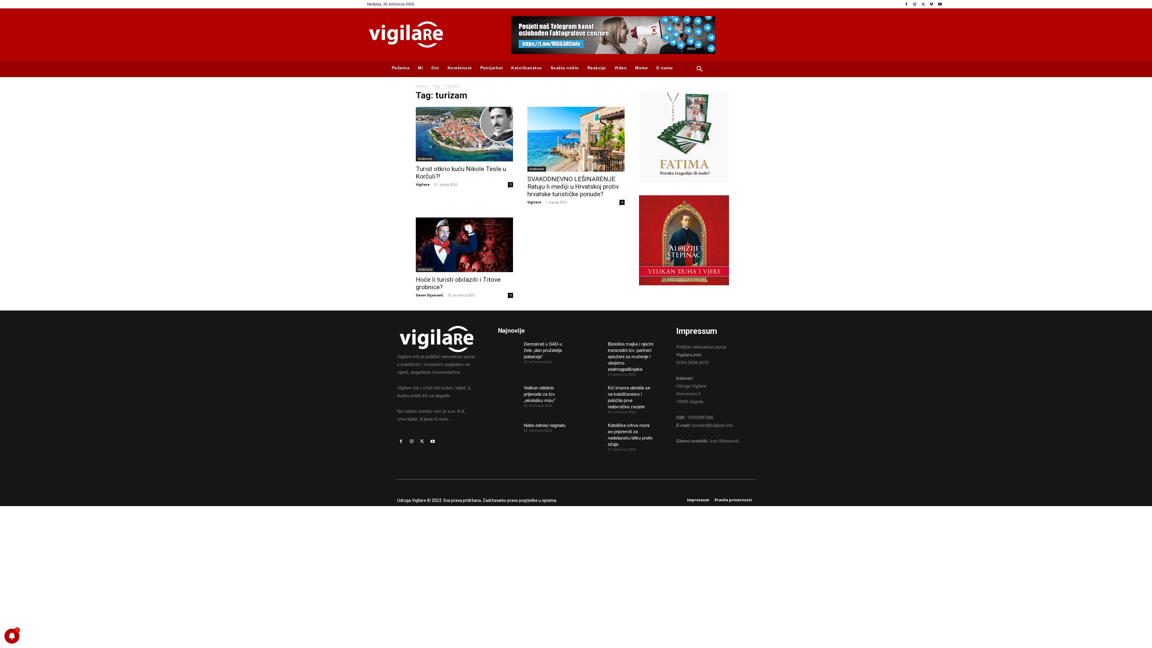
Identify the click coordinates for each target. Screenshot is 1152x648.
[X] (923, 4)
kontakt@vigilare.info (712, 425)
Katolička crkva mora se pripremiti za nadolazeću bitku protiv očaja (630, 434)
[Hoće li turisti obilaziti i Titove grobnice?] (464, 245)
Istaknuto (425, 159)
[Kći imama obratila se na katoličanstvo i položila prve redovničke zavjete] (593, 391)
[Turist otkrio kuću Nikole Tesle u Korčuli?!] (464, 134)
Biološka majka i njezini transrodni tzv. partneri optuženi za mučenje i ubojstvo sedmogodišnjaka (630, 356)
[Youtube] (939, 4)
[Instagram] (914, 4)
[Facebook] (906, 4)
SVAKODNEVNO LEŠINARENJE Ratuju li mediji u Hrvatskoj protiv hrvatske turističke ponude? (573, 187)
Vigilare (423, 184)
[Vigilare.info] (432, 34)
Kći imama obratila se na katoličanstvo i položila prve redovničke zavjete (629, 397)
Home (421, 86)
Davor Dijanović (429, 295)
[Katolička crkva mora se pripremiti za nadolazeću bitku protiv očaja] (593, 429)
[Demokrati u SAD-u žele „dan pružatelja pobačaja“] (509, 348)
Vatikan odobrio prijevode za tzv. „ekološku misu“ (540, 393)
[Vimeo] (931, 4)
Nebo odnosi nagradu (545, 425)
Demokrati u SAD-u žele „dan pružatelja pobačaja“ (543, 349)
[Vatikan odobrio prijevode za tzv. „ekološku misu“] (509, 391)
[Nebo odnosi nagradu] (509, 429)
